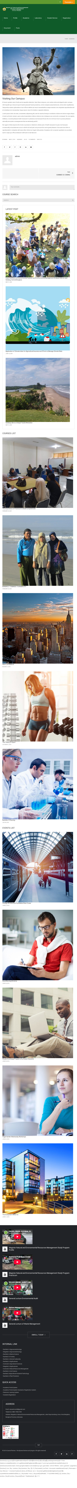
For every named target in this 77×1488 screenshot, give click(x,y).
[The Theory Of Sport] (37, 706)
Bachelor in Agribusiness (10, 1361)
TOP (38, 1445)
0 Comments (32, 139)
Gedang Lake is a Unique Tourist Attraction (19, 423)
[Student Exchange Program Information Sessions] (37, 1023)
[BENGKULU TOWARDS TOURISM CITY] (37, 550)
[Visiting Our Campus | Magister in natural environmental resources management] (15, 9)
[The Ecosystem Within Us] (37, 1178)
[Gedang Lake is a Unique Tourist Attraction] (38, 390)
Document (7, 28)
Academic (26, 18)
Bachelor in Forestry (9, 1356)
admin (5, 139)
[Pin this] (20, 147)
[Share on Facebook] (4, 147)
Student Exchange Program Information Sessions (18, 1059)
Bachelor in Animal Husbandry (12, 1359)
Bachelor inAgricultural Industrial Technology (16, 1373)
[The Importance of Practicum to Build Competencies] (37, 472)
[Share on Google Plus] (15, 147)
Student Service (52, 18)
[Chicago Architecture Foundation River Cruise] (37, 867)
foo (41, 139)
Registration (67, 18)
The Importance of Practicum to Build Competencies (19, 508)
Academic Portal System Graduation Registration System (19, 1390)
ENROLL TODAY (38, 1335)
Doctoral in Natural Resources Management (15, 1368)
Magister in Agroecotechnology (12, 1351)
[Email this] (31, 147)
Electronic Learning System (11, 1392)
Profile (15, 18)
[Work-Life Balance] (37, 628)
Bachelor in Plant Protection (11, 1376)
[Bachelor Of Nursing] (37, 784)
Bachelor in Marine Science (11, 1354)
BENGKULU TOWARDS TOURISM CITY (14, 586)
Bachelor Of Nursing (8, 820)
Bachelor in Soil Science (10, 1371)
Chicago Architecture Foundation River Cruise (16, 903)
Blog (25, 139)
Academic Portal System (10, 1387)
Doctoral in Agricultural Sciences (12, 1364)
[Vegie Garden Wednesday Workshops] (37, 1100)
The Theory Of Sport (8, 742)
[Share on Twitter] (10, 147)
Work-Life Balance (8, 664)
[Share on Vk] (26, 147)
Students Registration (9, 1394)
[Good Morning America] (37, 945)
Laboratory (38, 18)
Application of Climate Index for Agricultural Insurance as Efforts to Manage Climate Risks (34, 351)
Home (6, 18)
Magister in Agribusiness (10, 1366)
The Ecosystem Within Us (10, 1214)
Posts (18, 28)
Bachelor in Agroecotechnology (12, 1349)
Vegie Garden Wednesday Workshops (14, 1137)
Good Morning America (9, 981)
